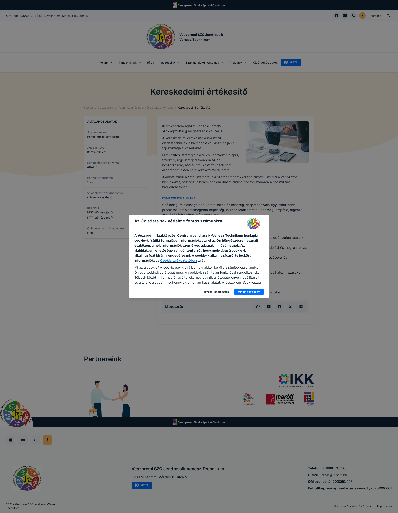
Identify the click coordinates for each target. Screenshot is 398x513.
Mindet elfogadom (249, 291)
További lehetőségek (216, 291)
